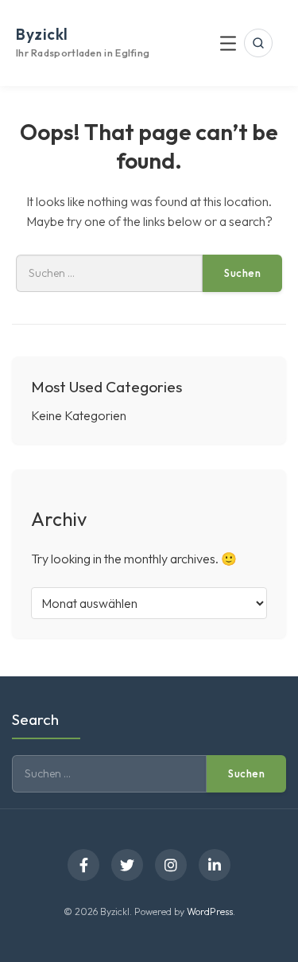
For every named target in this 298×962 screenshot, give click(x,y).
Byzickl (42, 34)
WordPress (210, 911)
